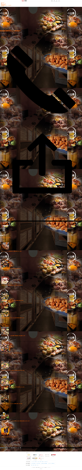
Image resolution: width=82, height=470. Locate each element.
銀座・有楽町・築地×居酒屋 (7, 18)
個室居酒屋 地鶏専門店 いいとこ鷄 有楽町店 (10, 30)
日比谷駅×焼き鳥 (6, 10)
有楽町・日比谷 (3, 4)
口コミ (2, 218)
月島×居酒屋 (5, 24)
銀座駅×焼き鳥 (5, 12)
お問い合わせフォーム (2, 446)
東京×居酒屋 (5, 16)
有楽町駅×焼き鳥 (6, 14)
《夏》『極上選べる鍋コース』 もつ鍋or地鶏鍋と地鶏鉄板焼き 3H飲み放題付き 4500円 (13, 335)
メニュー (2, 207)
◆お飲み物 (4, 209)
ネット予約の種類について (4, 223)
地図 (1, 216)
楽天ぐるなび (2, 2)
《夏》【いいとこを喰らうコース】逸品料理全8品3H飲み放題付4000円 (11, 268)
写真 (1, 211)
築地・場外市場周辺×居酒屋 (7, 22)
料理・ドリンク (4, 213)
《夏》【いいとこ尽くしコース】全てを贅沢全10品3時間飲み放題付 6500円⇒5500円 (12, 370)
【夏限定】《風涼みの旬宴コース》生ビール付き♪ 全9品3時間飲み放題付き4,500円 (12, 317)
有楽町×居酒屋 (5, 20)
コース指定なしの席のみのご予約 (5, 237)
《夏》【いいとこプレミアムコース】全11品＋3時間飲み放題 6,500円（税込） (12, 403)
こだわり (4, 215)
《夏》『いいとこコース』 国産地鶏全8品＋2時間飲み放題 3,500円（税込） (11, 251)
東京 (1, 3)
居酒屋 (3, 26)
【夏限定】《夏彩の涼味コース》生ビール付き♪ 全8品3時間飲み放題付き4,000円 (12, 300)
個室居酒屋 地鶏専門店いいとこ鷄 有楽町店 (6, 5)
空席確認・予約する (2, 122)
